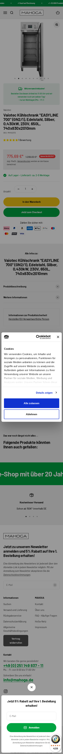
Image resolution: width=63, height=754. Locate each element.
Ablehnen (31, 414)
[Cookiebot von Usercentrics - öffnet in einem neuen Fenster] (38, 337)
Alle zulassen (31, 403)
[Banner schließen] (58, 337)
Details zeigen (44, 392)
